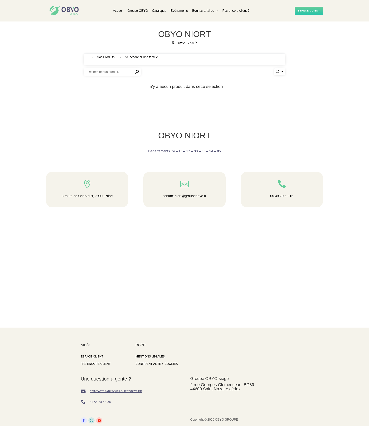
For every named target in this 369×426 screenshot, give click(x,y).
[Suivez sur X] (91, 420)
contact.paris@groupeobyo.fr (116, 391)
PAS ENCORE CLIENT (96, 363)
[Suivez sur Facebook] (84, 420)
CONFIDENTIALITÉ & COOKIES (156, 363)
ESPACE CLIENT (92, 356)
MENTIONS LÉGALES (150, 356)
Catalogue (159, 10)
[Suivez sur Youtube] (99, 420)
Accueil (118, 10)
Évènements (179, 10)
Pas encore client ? (235, 10)
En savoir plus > (184, 42)
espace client (309, 10)
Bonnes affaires (203, 10)
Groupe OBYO (137, 10)
